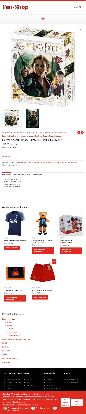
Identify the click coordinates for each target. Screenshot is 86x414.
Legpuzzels (30, 132)
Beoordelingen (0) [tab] (38, 174)
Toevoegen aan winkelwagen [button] (39, 250)
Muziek (4, 343)
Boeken (9, 322)
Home (4, 132)
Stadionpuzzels (14, 335)
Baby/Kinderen (7, 136)
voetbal (4, 355)
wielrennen (6, 362)
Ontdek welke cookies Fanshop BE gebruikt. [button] (20, 405)
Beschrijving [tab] (6, 174)
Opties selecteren (12, 248)
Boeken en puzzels (13, 132)
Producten (39, 136)
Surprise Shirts (7, 351)
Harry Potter (16, 165)
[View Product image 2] (32, 118)
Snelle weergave (15, 234)
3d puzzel (9, 165)
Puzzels (22, 132)
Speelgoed (58, 136)
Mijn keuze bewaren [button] (65, 402)
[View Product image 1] (11, 118)
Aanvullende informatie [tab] (21, 174)
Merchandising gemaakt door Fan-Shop (16, 339)
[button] (43, 19)
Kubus (11, 328)
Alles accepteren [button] (77, 402)
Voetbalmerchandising (10, 358)
